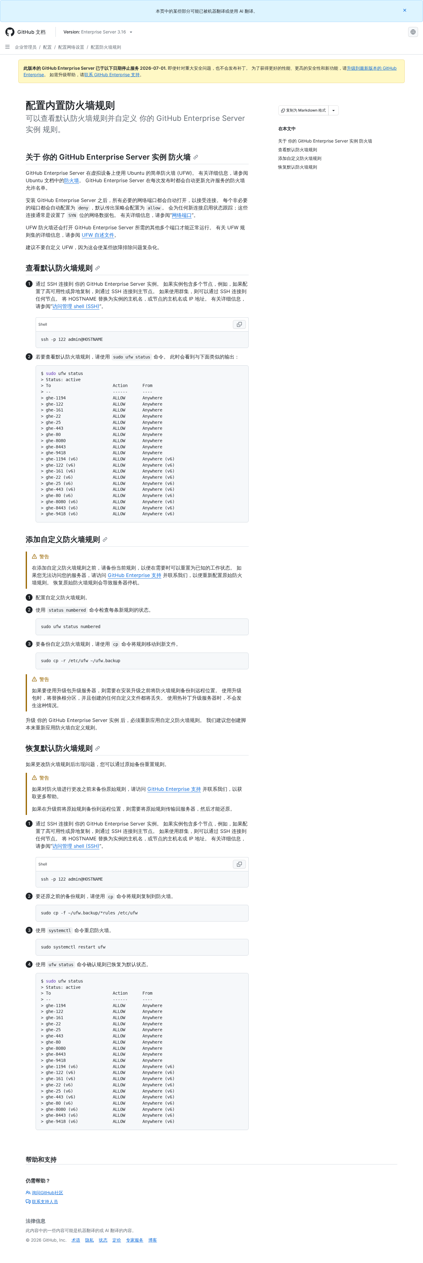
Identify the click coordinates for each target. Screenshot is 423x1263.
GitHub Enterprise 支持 (134, 575)
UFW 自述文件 (98, 235)
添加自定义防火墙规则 (63, 539)
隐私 (89, 1240)
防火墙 (71, 180)
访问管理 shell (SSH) (75, 306)
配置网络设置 (71, 47)
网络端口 (182, 215)
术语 (76, 1240)
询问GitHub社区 (47, 1192)
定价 (116, 1240)
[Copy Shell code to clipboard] (239, 324)
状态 (103, 1240)
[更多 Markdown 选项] (333, 110)
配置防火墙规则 (106, 47)
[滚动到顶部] (409, 1249)
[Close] (405, 10)
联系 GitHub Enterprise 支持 (112, 74)
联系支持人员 (45, 1201)
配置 (47, 47)
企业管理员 (26, 47)
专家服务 (134, 1240)
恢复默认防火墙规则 (59, 748)
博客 (152, 1240)
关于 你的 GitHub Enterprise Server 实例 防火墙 (108, 156)
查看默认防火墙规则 (59, 267)
